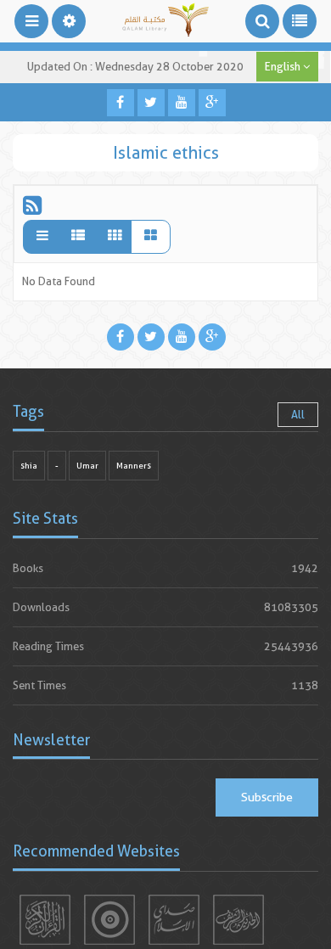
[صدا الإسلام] (174, 920)
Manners (133, 465)
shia (28, 465)
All (298, 414)
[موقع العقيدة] (109, 920)
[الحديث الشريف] (238, 920)
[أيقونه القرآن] (45, 920)
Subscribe (267, 797)
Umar (87, 465)
